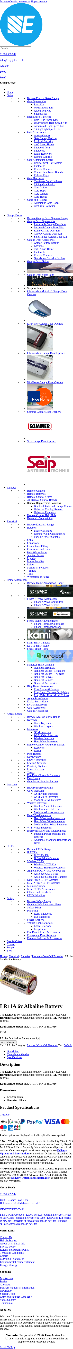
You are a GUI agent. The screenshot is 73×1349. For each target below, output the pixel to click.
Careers (4, 1255)
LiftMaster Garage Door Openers (45, 323)
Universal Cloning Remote (48, 509)
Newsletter (6, 1290)
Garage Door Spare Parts (40, 274)
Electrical (12, 521)
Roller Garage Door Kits (47, 230)
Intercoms (32, 729)
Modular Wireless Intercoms (49, 812)
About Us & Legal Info (12, 1243)
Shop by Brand (35, 288)
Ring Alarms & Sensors (46, 689)
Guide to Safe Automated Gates (44, 904)
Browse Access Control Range (43, 716)
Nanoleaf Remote (43, 680)
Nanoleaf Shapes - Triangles (49, 673)
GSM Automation (36, 759)
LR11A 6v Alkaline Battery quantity (19, 1038)
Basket (3, 1281)
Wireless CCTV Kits (45, 864)
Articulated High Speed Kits (49, 126)
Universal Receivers (45, 512)
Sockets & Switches (38, 567)
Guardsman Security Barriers (49, 258)
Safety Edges (34, 907)
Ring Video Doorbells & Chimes (51, 695)
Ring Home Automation (40, 686)
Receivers (39, 747)
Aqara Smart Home (37, 698)
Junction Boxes (35, 555)
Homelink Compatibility (40, 518)
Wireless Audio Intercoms (47, 806)
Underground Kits (43, 107)
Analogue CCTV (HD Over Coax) (46, 870)
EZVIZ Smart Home (38, 645)
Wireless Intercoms (44, 738)
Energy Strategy (8, 1265)
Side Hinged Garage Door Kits (50, 236)
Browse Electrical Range (40, 524)
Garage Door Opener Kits (41, 221)
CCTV (10, 846)
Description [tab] (13, 1051)
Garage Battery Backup (46, 242)
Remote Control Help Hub (41, 515)
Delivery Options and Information (30, 1177)
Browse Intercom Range (40, 787)
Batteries (31, 527)
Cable (30, 539)
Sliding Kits (40, 113)
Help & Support (8, 1240)
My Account (6, 1278)
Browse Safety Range (39, 901)
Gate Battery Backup (45, 138)
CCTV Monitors (36, 895)
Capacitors (33, 543)
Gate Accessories (36, 132)
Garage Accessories (37, 710)
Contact (11, 944)
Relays (30, 564)
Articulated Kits (42, 110)
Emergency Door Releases (41, 935)
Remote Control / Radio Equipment (46, 744)
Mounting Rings (36, 886)
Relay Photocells (43, 913)
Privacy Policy (8, 1246)
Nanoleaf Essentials (44, 667)
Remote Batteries (36, 493)
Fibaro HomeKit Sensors (47, 626)
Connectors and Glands (39, 549)
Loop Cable (40, 929)
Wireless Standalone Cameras (50, 867)
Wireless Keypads (43, 726)
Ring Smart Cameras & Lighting (51, 692)
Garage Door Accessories (40, 239)
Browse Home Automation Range (45, 582)
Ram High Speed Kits (46, 119)
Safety (10, 898)
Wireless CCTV (35, 861)
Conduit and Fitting (37, 546)
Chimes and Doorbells (39, 892)
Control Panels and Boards (48, 172)
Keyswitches (34, 756)
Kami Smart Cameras (38, 642)
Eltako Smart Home (37, 701)
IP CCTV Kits (41, 855)
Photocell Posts (42, 147)
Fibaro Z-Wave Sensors (46, 605)
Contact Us (6, 1237)
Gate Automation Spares (40, 159)
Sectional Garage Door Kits (49, 227)
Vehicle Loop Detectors (39, 922)
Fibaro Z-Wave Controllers (48, 601)
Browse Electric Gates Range (43, 98)
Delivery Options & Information (17, 1287)
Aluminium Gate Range (47, 202)
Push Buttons (34, 753)
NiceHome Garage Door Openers (45, 382)
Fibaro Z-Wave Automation (42, 598)
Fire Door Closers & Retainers (43, 775)
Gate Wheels (41, 193)
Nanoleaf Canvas (43, 676)
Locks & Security (43, 141)
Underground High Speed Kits (50, 122)
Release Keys (41, 175)
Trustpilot (5, 1114)
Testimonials (6, 1303)
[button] (8, 83)
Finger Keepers (35, 919)
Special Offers (14, 941)
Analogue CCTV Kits (46, 873)
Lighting (31, 558)
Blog (9, 950)
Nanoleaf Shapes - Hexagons (49, 670)
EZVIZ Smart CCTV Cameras (43, 882)
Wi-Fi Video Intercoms (46, 735)
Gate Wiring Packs (37, 552)
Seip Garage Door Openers (41, 441)
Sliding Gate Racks (44, 184)
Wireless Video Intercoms (47, 809)
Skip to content (39, 1)
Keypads (38, 245)
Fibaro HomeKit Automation (42, 620)
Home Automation (17, 579)
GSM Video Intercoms (46, 796)
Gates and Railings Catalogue (16, 1296)
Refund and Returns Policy (14, 1249)
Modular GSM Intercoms (47, 799)
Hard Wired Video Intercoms (49, 821)
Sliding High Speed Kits (47, 129)
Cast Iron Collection (45, 205)
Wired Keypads (42, 723)
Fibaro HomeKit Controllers (49, 623)
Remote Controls (43, 156)
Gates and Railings (37, 199)
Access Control (42, 135)
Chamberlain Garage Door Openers (46, 353)
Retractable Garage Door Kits (50, 224)
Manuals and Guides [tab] (18, 1054)
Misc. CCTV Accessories (40, 889)
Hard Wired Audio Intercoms (49, 818)
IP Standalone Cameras (46, 858)
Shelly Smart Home (37, 648)
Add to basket (8, 1042)
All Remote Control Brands (42, 499)
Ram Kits (39, 104)
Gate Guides (40, 187)
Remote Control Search (39, 496)
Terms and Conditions (12, 1252)
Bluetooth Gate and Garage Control (53, 506)
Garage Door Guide (38, 261)
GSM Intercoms (42, 732)
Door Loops (33, 778)
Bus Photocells (42, 916)
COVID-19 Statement (12, 1258)
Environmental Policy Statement (17, 1262)
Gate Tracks (40, 196)
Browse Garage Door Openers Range (47, 218)
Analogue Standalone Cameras (50, 876)
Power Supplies (35, 561)
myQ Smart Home (44, 144)
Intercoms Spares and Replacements (46, 830)
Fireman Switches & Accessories (44, 938)
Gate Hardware (35, 178)
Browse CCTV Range (39, 849)
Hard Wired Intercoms (46, 741)
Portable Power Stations (47, 536)
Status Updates (8, 1299)
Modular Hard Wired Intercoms (51, 824)
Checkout (5, 1284)
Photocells (39, 150)
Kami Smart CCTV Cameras (42, 879)
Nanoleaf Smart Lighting (40, 664)
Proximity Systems (37, 766)
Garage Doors (14, 215)
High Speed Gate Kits (39, 116)
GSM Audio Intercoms (46, 793)
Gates (10, 95)
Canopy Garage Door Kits (48, 233)
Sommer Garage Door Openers (44, 411)
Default (68, 1045)
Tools (30, 573)
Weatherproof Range (38, 576)
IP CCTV (32, 852)
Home (10, 92)
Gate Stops (40, 190)
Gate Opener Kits (36, 101)
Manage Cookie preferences (15, 1)
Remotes (11, 487)
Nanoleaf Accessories (45, 683)
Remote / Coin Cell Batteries (49, 533)
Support (11, 947)
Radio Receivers (43, 153)
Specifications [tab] (14, 1057)
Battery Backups (43, 530)
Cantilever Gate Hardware (48, 181)
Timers (31, 570)
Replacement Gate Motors (48, 162)
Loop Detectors (35, 769)
